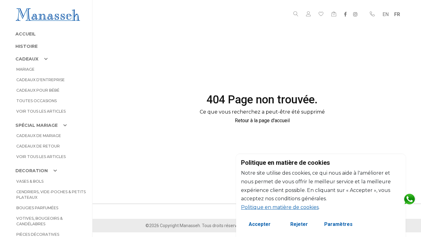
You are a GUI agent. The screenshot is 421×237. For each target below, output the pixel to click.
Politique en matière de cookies (280, 207)
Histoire (26, 46)
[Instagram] (355, 14)
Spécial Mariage (36, 125)
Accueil (25, 34)
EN (385, 14)
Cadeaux (27, 59)
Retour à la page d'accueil (262, 120)
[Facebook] (345, 14)
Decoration (31, 170)
